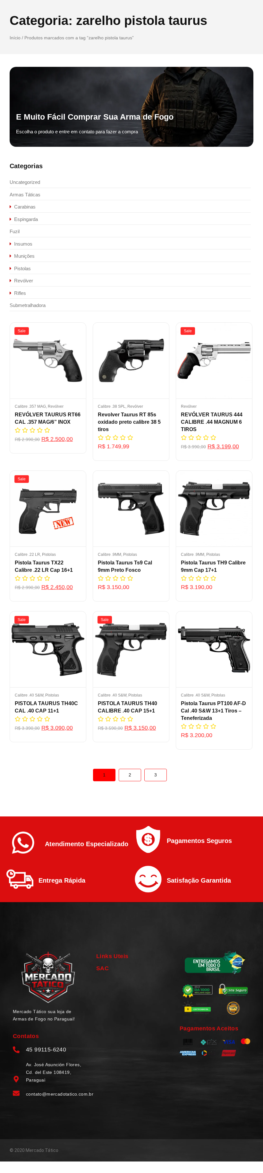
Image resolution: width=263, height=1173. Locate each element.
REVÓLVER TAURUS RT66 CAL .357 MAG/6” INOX (48, 418)
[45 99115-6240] (16, 1050)
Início (15, 37)
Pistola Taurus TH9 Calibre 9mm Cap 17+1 (213, 566)
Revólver (56, 406)
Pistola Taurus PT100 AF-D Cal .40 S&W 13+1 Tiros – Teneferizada (213, 711)
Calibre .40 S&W (29, 695)
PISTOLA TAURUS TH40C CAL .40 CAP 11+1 (46, 707)
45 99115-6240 (46, 1049)
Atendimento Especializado (86, 843)
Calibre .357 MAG (31, 406)
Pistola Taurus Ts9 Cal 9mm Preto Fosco (125, 566)
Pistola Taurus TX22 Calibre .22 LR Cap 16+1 (44, 566)
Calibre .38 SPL (112, 406)
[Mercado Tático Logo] (48, 977)
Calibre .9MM (110, 554)
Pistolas (49, 554)
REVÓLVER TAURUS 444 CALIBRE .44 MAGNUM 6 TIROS (211, 422)
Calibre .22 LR (28, 554)
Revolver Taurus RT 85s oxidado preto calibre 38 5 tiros (129, 422)
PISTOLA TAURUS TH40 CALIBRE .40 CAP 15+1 (127, 707)
